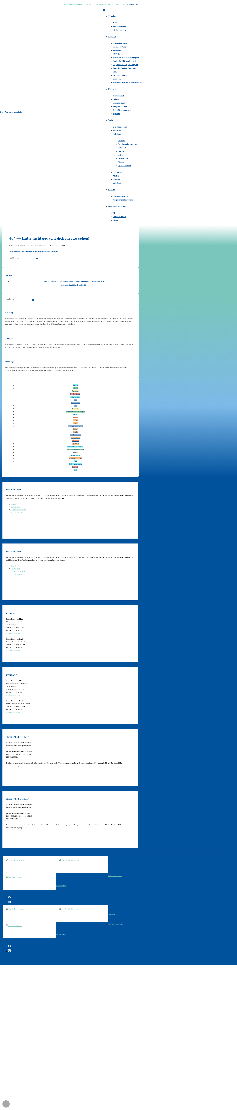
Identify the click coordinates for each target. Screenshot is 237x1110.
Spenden (116, 114)
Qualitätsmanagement (122, 110)
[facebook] (9, 897)
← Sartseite (24, 251)
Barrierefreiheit (61, 886)
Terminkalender (120, 26)
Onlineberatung (119, 47)
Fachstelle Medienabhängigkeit (126, 57)
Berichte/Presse (119, 217)
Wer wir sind (118, 96)
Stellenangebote (119, 30)
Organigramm (119, 103)
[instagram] (9, 902)
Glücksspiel (117, 172)
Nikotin (121, 162)
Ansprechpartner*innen (123, 200)
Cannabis (122, 148)
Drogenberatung (120, 43)
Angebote (112, 36)
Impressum (112, 866)
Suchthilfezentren (120, 196)
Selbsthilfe (117, 183)
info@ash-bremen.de (13, 633)
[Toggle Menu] (104, 10)
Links (115, 220)
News (115, 23)
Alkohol (121, 141)
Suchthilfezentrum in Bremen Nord (128, 82)
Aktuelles (112, 16)
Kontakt (111, 190)
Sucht (110, 120)
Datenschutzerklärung (115, 876)
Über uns (112, 89)
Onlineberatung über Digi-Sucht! (73, 285)
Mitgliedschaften (120, 106)
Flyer (115, 213)
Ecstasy (121, 151)
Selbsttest (117, 130)
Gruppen (117, 79)
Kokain (121, 155)
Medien (116, 176)
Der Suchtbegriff (120, 127)
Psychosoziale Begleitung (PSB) (126, 65)
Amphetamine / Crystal (127, 144)
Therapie (117, 50)
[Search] (37, 258)
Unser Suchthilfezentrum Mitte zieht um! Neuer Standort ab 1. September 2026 (73, 281)
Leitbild (116, 99)
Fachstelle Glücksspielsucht (124, 61)
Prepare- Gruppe (120, 75)
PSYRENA (118, 54)
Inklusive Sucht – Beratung (124, 68)
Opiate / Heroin (124, 166)
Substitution (118, 179)
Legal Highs (123, 158)
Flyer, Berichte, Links (117, 206)
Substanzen (118, 134)
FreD (115, 72)
